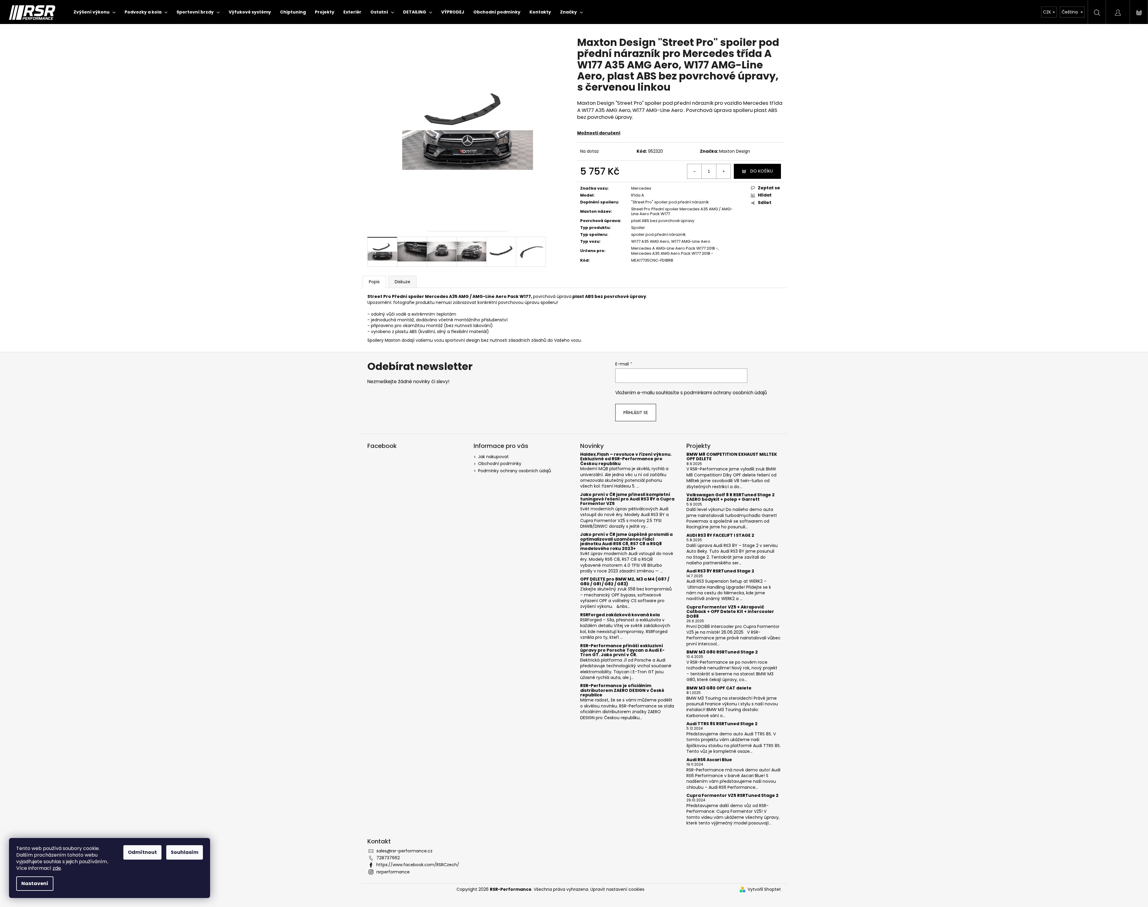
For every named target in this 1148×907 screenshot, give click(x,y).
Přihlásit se (635, 413)
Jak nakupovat (493, 457)
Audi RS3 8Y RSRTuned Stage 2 (720, 571)
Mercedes (641, 188)
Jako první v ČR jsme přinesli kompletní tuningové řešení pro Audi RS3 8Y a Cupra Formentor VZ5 (627, 499)
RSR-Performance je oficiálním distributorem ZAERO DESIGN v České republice (622, 690)
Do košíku (761, 171)
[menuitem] (94, 12)
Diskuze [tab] (402, 282)
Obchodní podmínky (499, 464)
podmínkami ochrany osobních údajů (725, 392)
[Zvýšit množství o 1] (723, 171)
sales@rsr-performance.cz (404, 851)
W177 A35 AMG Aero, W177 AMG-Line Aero (670, 241)
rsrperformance (393, 872)
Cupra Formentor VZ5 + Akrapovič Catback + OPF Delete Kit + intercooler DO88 (730, 612)
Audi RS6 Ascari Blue (709, 760)
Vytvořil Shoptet (764, 889)
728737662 (388, 858)
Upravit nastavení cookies (617, 889)
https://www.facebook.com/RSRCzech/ (417, 865)
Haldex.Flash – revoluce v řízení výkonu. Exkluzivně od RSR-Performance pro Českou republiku (626, 459)
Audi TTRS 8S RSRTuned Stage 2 (722, 724)
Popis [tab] (374, 282)
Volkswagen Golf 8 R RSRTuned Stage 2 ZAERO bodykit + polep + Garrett (730, 497)
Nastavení (34, 883)
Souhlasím (184, 852)
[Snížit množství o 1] (694, 171)
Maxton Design (734, 151)
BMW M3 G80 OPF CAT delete (719, 688)
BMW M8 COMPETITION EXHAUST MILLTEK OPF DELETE (731, 456)
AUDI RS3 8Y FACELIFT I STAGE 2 (720, 535)
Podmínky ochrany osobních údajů (514, 471)
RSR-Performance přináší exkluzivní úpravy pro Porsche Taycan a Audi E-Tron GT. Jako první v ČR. (622, 650)
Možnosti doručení (598, 133)
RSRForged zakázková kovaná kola (620, 615)
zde (57, 868)
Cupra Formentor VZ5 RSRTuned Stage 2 (732, 795)
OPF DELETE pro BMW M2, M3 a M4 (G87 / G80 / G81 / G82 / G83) (624, 581)
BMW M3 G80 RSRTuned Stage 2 (722, 652)
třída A (637, 195)
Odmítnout (142, 852)
